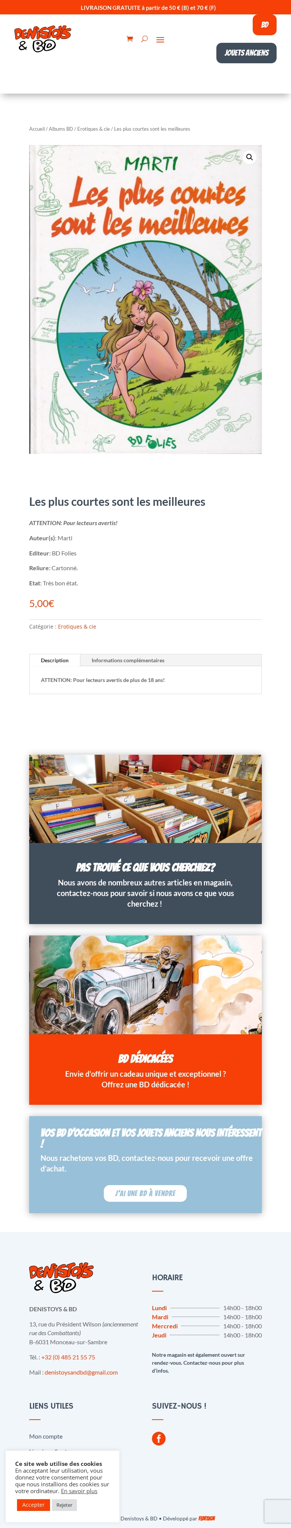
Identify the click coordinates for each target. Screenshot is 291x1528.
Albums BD (61, 129)
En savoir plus (79, 1491)
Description (55, 660)
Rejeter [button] (64, 1504)
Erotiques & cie (93, 129)
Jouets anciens (246, 52)
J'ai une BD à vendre (145, 1193)
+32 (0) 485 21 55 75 (68, 1357)
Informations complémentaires (128, 660)
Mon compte (46, 1436)
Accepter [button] (33, 1504)
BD (264, 24)
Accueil (37, 129)
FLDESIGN (206, 1519)
